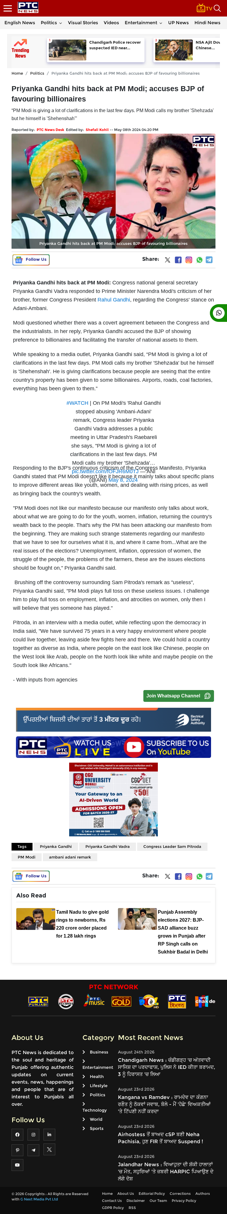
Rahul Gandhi (114, 300)
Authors (202, 1193)
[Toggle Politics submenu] (60, 22)
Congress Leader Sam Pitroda (172, 846)
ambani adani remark (70, 857)
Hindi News (207, 22)
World (96, 1119)
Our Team (158, 1200)
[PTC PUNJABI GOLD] (121, 1001)
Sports (96, 1128)
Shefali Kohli (97, 129)
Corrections (180, 1193)
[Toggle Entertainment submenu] (161, 22)
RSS (132, 1207)
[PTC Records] (66, 1001)
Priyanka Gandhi (56, 846)
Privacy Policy (184, 1200)
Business (99, 1052)
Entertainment (141, 22)
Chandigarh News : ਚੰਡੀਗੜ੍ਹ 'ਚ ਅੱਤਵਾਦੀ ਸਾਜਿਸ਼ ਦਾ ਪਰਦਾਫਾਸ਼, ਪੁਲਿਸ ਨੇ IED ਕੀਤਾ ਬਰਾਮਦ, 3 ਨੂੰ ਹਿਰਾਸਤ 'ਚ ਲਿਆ (166, 1067)
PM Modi (26, 857)
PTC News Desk (50, 129)
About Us (125, 1193)
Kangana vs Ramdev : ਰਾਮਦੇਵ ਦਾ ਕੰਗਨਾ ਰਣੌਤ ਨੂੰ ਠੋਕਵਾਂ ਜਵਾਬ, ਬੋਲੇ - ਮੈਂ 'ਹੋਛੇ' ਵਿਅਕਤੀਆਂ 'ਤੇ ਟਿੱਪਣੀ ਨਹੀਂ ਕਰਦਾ (164, 1104)
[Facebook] (178, 259)
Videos (111, 22)
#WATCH (77, 403)
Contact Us (112, 1200)
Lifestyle (99, 1085)
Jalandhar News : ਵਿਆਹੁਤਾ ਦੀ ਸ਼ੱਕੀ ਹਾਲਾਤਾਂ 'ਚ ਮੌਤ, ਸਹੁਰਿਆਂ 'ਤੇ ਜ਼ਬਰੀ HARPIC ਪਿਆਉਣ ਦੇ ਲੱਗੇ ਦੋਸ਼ (165, 1171)
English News (19, 22)
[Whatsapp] (199, 259)
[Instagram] (188, 259)
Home (17, 73)
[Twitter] (167, 261)
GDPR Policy (113, 1207)
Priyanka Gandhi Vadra (107, 846)
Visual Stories (83, 22)
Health (97, 1076)
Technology (94, 1110)
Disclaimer (136, 1200)
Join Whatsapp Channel (173, 695)
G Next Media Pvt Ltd (39, 1199)
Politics (49, 22)
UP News (178, 22)
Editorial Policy (152, 1193)
